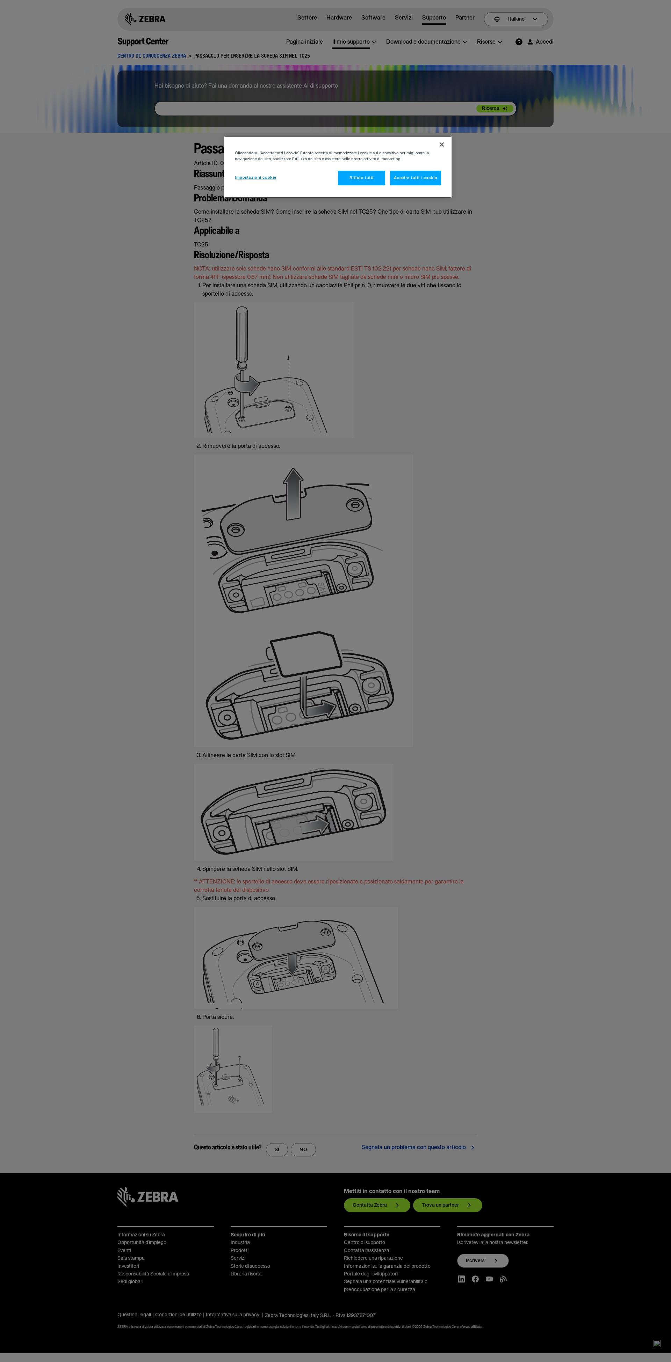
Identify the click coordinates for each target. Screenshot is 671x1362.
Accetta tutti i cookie (415, 178)
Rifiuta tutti (361, 178)
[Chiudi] (441, 144)
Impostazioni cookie (255, 177)
